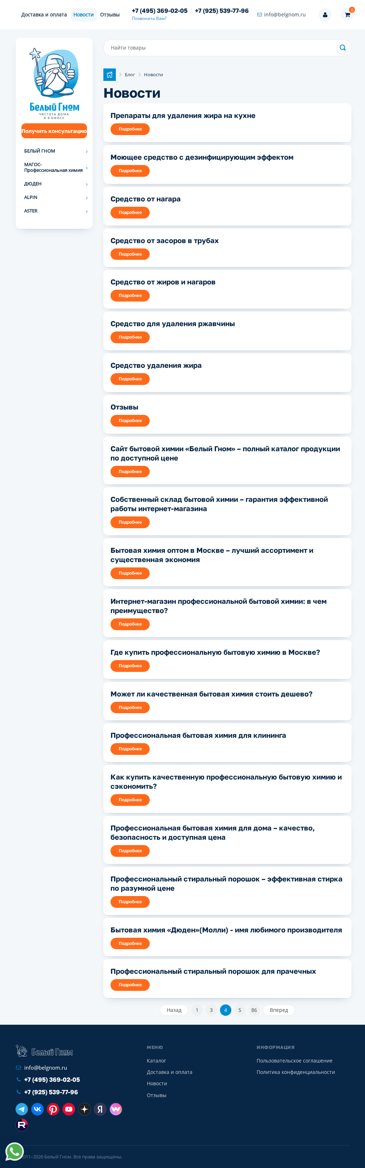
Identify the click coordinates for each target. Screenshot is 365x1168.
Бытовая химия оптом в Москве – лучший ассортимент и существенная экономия (211, 555)
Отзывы (110, 14)
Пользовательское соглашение (295, 1060)
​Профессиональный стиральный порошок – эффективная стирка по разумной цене (226, 883)
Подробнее (130, 129)
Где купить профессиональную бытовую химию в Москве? (215, 652)
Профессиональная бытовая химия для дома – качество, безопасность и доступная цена (212, 832)
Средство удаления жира (156, 365)
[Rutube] (22, 1125)
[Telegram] (22, 1109)
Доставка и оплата (44, 14)
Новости (83, 14)
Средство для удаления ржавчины (172, 323)
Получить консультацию (54, 131)
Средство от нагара (145, 198)
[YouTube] (69, 1109)
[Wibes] (116, 1109)
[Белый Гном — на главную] (44, 1051)
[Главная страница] (109, 74)
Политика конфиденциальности (296, 1072)
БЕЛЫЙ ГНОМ (39, 151)
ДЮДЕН (33, 183)
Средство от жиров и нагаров (163, 281)
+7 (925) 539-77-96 (222, 10)
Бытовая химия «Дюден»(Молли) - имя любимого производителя (226, 929)
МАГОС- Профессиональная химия (53, 167)
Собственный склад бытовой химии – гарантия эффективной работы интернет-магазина (219, 504)
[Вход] (325, 14)
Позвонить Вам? (149, 18)
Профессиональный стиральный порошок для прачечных (213, 971)
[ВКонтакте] (37, 1109)
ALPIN (30, 197)
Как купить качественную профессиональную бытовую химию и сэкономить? (226, 781)
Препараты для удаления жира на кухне (183, 115)
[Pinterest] (53, 1109)
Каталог (156, 1060)
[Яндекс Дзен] (84, 1109)
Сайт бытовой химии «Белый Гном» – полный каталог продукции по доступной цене (225, 453)
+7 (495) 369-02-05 (159, 10)
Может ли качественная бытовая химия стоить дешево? (211, 693)
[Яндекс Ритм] (100, 1109)
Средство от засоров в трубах (164, 240)
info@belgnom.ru (285, 14)
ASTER (30, 210)
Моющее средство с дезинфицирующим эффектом (201, 157)
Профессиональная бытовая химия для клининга (198, 735)
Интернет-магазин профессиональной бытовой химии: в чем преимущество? (218, 605)
